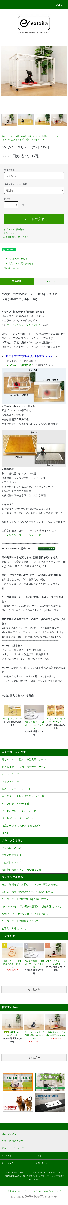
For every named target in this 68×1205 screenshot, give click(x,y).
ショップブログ (56, 1176)
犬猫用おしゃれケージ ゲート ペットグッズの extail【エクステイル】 (34, 1191)
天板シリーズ (14, 535)
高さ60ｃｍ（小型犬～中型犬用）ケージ (21, 136)
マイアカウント (8, 1156)
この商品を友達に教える (15, 258)
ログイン (39, 1156)
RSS (31, 1179)
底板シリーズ (33, 535)
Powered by (16, 1197)
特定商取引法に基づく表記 (16, 237)
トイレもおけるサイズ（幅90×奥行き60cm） (24, 139)
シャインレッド (34, 324)
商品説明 (17, 281)
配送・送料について (40, 1172)
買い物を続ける (11, 268)
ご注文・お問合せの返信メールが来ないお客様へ (28, 891)
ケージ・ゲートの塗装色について (20, 921)
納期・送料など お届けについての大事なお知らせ (30, 884)
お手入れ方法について (14, 928)
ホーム (8, 1172)
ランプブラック (15, 324)
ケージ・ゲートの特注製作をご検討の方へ (25, 899)
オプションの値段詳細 (13, 229)
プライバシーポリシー (37, 1176)
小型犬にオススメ (49, 136)
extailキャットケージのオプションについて (25, 913)
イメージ (51, 281)
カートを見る (7, 1163)
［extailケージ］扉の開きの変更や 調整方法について (31, 906)
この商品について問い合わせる (18, 263)
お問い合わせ (41, 1163)
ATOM (36, 1179)
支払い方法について (22, 1172)
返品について (9, 233)
